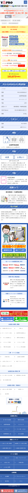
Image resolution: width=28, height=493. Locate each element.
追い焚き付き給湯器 (7, 419)
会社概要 (7, 476)
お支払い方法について (7, 361)
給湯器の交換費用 (21, 356)
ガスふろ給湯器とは (7, 337)
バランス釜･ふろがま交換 (7, 375)
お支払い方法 (7, 462)
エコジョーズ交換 (7, 342)
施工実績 (7, 481)
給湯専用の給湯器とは (21, 333)
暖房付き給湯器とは (21, 337)
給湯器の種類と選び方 (6, 448)
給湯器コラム (21, 389)
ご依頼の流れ (7, 356)
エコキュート (7, 429)
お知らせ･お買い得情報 (7, 389)
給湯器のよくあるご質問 (7, 366)
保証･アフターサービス (21, 361)
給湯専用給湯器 (7, 424)
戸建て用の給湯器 (7, 346)
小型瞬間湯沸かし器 (7, 433)
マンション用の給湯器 (21, 346)
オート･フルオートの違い (7, 333)
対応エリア (7, 457)
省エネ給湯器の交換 (7, 380)
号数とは (21, 328)
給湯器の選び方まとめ (7, 328)
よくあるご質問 (7, 467)
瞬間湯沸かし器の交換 (21, 375)
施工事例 (7, 393)
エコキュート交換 (21, 342)
